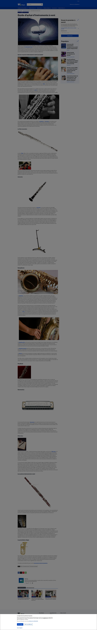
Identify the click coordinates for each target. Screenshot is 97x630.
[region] (48, 622)
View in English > (20, 627)
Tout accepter (20, 624)
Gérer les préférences (28, 624)
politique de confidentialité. (33, 621)
